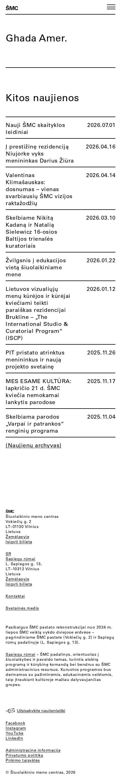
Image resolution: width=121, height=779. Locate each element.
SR (8, 553)
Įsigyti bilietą (19, 541)
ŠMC (12, 7)
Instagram (16, 728)
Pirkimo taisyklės (23, 760)
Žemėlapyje (17, 536)
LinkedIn (14, 738)
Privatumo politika (24, 755)
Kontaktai (15, 596)
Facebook (15, 722)
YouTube (15, 733)
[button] (111, 6)
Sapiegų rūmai (20, 558)
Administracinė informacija (33, 750)
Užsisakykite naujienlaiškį (41, 710)
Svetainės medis (22, 608)
